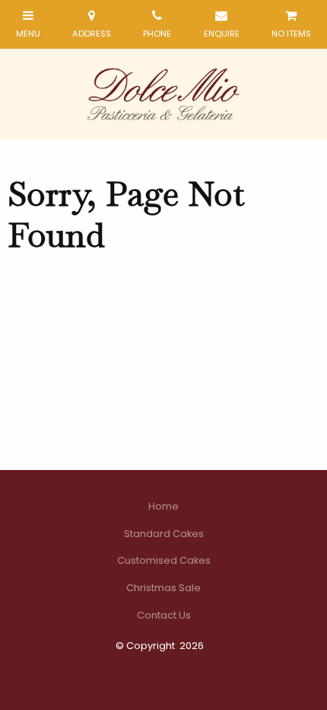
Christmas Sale (163, 587)
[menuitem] (163, 506)
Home (163, 506)
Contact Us (164, 615)
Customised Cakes (164, 560)
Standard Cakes (164, 533)
